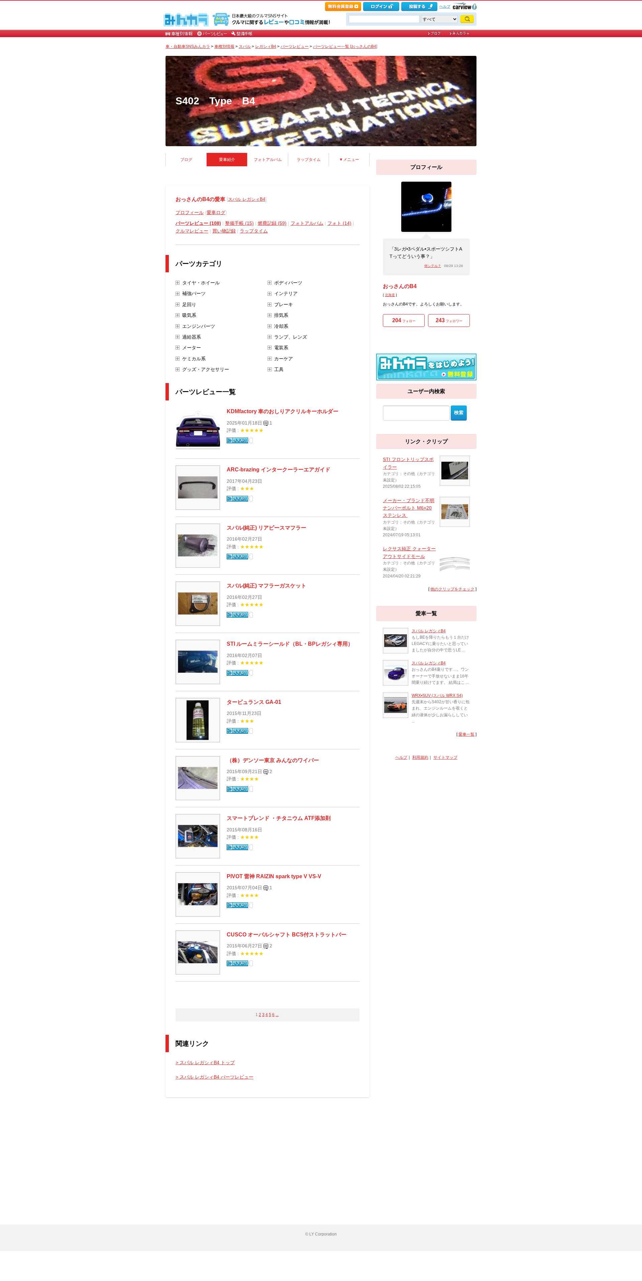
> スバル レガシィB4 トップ (205, 1062)
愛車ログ (216, 212)
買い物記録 (224, 231)
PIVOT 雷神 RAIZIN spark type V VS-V (274, 876)
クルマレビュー (192, 231)
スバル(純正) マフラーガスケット (266, 585)
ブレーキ (283, 304)
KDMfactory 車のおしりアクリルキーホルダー (282, 411)
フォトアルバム (268, 159)
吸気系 (189, 315)
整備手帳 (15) (239, 223)
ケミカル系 (194, 358)
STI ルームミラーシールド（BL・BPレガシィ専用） (290, 644)
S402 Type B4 (215, 100)
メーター (191, 347)
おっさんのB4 (400, 286)
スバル (245, 46)
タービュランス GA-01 (254, 702)
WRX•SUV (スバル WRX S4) (437, 695)
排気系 (281, 315)
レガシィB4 (265, 46)
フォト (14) (339, 223)
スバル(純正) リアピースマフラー (266, 528)
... (277, 1014)
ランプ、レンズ (290, 337)
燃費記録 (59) (272, 223)
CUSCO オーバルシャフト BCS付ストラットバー (286, 934)
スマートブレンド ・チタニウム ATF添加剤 (279, 818)
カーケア (283, 358)
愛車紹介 (227, 159)
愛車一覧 (466, 734)
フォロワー (449, 320)
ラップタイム (309, 159)
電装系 (281, 347)
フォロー (404, 320)
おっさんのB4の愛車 (200, 199)
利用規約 (420, 757)
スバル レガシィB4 (246, 199)
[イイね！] (237, 440)
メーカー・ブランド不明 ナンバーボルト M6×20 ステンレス (408, 508)
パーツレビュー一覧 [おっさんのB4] (345, 46)
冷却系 (281, 326)
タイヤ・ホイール (201, 282)
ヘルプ (444, 6)
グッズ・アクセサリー (205, 369)
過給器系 (191, 337)
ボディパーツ (288, 282)
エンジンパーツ (198, 326)
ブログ (186, 159)
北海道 (390, 295)
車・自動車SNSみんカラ (188, 46)
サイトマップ (445, 757)
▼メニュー (349, 159)
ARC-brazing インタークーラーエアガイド (278, 469)
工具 (279, 369)
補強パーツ (194, 293)
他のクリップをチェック (452, 589)
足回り (189, 304)
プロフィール (190, 212)
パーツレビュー (295, 46)
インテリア (286, 293)
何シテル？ (432, 266)
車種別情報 (224, 46)
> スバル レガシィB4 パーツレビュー (214, 1077)
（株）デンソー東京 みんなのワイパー (273, 760)
